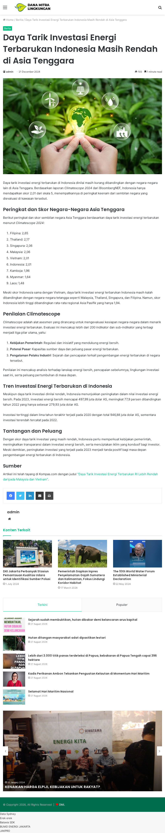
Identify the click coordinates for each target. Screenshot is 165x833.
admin (9, 71)
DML (62, 804)
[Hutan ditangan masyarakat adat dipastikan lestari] (14, 643)
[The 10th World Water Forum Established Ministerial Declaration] (137, 553)
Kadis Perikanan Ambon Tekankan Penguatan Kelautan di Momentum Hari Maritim (89, 674)
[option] (82, 751)
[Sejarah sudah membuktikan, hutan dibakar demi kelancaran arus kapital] (14, 625)
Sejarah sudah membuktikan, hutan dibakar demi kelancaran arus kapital (82, 620)
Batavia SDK (7, 822)
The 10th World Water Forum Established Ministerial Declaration (134, 575)
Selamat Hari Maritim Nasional (50, 691)
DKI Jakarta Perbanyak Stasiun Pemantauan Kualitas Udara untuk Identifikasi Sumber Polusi (26, 575)
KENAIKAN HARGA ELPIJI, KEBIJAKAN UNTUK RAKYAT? (52, 786)
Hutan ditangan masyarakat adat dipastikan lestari (67, 638)
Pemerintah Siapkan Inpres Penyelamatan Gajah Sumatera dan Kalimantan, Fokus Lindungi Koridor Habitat (81, 577)
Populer (122, 605)
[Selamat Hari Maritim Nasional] (14, 697)
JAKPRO (5, 830)
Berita (19, 19)
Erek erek (6, 818)
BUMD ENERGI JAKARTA (15, 826)
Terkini (42, 605)
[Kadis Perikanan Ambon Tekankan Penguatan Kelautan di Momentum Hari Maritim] (14, 679)
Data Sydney (8, 813)
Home (9, 19)
